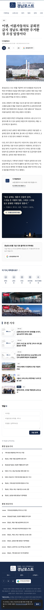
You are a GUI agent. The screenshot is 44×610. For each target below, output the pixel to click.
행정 (29, 13)
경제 (35, 13)
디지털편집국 (6, 41)
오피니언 (15, 13)
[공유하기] (4, 48)
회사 (8, 575)
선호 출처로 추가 (14, 256)
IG (8, 581)
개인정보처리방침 (21, 604)
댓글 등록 (35, 432)
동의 (37, 604)
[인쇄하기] (9, 48)
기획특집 (6, 13)
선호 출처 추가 (29, 48)
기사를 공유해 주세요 (14, 212)
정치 (22, 13)
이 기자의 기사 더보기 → (19, 185)
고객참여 (35, 575)
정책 (22, 575)
